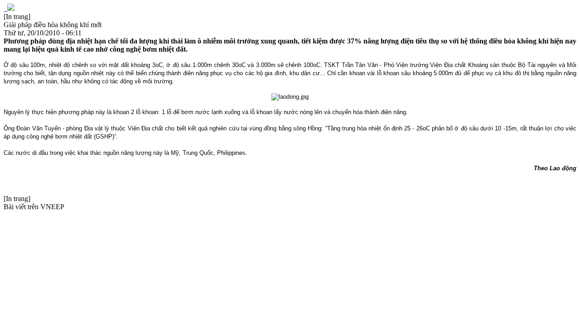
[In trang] (17, 16)
